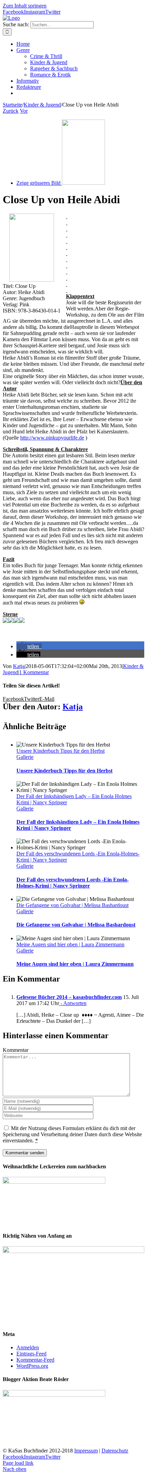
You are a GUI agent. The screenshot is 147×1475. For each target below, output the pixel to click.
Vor (24, 111)
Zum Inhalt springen (24, 6)
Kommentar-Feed (35, 1360)
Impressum (86, 1450)
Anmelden (27, 1347)
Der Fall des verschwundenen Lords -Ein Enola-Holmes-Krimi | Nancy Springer (72, 883)
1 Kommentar (34, 672)
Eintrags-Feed (31, 1353)
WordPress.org (32, 1366)
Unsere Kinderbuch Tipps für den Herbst (60, 751)
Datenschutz (115, 1450)
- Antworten (72, 1003)
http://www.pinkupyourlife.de (52, 438)
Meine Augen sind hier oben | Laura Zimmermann (70, 944)
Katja (19, 666)
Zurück (10, 111)
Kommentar (15, 1050)
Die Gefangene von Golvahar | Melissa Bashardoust (72, 905)
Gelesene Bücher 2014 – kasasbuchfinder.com (69, 997)
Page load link (18, 1463)
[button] (29, 646)
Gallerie (25, 757)
